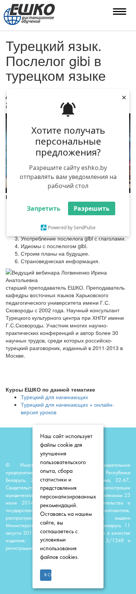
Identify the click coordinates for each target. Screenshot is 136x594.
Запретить (43, 208)
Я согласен (47, 575)
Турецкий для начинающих (54, 397)
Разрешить (92, 208)
